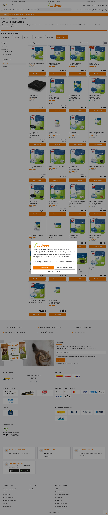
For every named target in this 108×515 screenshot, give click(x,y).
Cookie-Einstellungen (63, 261)
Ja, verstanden (43, 267)
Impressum (57, 271)
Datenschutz (51, 271)
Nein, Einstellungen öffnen (65, 267)
